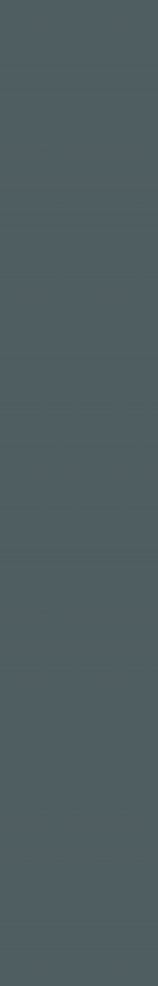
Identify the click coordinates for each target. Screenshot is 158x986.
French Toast (92, 908)
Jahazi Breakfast (29, 906)
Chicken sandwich (94, 859)
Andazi (20, 837)
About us (86, 8)
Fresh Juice (24, 743)
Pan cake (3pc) (94, 745)
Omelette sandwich (22, 936)
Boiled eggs (24, 763)
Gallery (69, 8)
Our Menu (50, 8)
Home (36, 8)
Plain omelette (94, 790)
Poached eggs (93, 814)
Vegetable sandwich (23, 883)
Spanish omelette (94, 765)
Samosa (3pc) (21, 814)
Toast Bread (91, 839)
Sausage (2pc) (93, 883)
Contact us (104, 8)
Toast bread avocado (24, 790)
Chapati (21, 857)
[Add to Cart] (54, 747)
